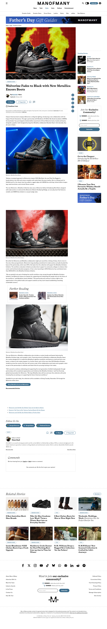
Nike (67, 13)
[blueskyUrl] (53, 565)
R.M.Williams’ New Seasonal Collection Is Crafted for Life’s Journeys (87, 548)
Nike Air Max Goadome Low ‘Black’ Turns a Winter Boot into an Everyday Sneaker (40, 519)
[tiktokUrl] (47, 565)
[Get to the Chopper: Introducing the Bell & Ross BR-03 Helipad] (89, 144)
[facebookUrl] (22, 565)
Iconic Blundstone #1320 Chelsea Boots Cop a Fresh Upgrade (17, 547)
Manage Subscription (95, 592)
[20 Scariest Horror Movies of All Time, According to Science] (82, 70)
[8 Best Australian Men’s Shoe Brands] (17, 504)
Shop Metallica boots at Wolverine (18, 384)
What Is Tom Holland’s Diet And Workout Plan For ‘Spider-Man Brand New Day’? (94, 81)
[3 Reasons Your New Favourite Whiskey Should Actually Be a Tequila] (89, 172)
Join (29, 461)
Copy (23, 102)
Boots (62, 13)
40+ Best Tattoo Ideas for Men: (93, 60)
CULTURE (80, 153)
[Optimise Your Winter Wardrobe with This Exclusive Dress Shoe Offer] (42, 296)
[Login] (100, 3)
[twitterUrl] (29, 565)
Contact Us (9, 592)
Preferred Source (45, 425)
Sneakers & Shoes (17, 25)
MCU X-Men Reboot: (92, 90)
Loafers (56, 13)
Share (11, 102)
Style (46, 8)
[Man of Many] (53, 599)
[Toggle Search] (83, 3)
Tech (41, 8)
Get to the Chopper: (88, 158)
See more (97, 494)
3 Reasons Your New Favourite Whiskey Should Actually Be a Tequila (89, 186)
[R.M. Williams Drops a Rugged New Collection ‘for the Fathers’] (65, 533)
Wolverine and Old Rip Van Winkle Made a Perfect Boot (24, 412)
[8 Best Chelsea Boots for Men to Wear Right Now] (65, 504)
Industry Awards (10, 586)
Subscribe (94, 3)
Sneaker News (37, 13)
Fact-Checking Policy (95, 582)
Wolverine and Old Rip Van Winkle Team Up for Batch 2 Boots (26, 407)
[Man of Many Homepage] (53, 3)
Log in (25, 461)
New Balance (81, 13)
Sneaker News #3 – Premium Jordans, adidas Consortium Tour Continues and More (27, 296)
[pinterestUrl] (84, 565)
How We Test (9, 595)
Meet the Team (10, 582)
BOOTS (8, 432)
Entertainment (69, 8)
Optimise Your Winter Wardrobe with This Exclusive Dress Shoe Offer (55, 296)
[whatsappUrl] (59, 565)
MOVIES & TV (90, 66)
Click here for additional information (78, 613)
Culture (59, 8)
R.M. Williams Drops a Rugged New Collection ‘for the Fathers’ (64, 547)
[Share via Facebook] (73, 67)
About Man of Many (71, 449)
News (35, 8)
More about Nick (9, 449)
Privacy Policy (97, 586)
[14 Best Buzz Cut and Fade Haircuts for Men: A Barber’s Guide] (82, 100)
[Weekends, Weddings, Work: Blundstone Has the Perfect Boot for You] (89, 504)
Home (7, 25)
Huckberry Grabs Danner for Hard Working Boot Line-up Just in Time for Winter (41, 548)
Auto (52, 8)
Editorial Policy (97, 576)
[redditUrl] (77, 565)
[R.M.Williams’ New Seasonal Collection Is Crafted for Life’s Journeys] (89, 533)
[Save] (30, 102)
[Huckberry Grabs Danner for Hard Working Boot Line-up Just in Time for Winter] (41, 533)
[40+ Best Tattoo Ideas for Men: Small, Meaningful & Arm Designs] (82, 60)
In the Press (9, 589)
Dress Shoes (47, 13)
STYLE (57, 512)
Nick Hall (15, 94)
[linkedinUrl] (71, 565)
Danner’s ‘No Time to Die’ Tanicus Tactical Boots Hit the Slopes (27, 410)
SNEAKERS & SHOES (11, 81)
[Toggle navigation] (7, 3)
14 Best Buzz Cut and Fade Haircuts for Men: (94, 100)
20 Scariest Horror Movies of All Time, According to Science (94, 70)
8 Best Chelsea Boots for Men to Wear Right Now (64, 517)
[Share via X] (73, 70)
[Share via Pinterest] (73, 74)
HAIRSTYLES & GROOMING (93, 96)
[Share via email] (72, 111)
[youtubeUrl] (41, 565)
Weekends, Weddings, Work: (88, 518)
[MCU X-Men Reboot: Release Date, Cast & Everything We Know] (82, 90)
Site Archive (97, 595)
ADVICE (89, 56)
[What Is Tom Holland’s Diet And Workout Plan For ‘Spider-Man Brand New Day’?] (82, 80)
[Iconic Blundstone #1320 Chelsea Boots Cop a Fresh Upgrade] (17, 533)
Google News (30, 425)
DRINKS (80, 181)
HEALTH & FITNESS (91, 76)
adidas (73, 13)
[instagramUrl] (35, 565)
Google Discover (14, 425)
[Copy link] (73, 77)
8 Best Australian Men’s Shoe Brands (16, 517)
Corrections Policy (96, 579)
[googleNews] (65, 565)
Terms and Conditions (95, 589)
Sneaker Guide (26, 13)
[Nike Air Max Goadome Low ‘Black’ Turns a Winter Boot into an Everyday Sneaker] (41, 504)
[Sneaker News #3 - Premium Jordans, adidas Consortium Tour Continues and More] (13, 296)
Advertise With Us (11, 579)
